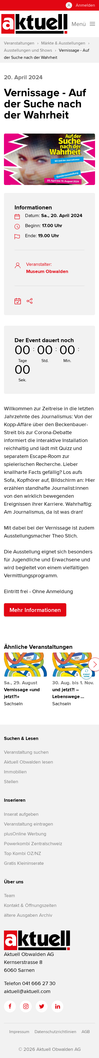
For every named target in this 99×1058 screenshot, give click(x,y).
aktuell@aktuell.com (27, 991)
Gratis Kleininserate (24, 863)
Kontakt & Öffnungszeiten (30, 905)
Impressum (19, 1032)
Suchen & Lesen (21, 738)
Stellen (11, 781)
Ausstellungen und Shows (28, 50)
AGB (86, 1032)
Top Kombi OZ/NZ (22, 853)
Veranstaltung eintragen (28, 824)
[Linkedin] (57, 1006)
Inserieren (14, 800)
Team (9, 895)
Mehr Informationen (35, 610)
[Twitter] (42, 1006)
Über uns (13, 881)
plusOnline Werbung (25, 833)
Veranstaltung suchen (26, 752)
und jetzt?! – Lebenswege (68, 693)
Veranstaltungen (19, 43)
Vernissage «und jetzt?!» (22, 693)
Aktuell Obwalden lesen (28, 762)
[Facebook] (10, 1006)
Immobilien (15, 771)
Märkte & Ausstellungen (63, 43)
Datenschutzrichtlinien (55, 1032)
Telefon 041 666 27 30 (29, 983)
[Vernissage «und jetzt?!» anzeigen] (25, 665)
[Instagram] (26, 1006)
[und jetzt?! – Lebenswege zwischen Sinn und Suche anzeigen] (73, 665)
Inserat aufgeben (21, 814)
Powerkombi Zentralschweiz (33, 843)
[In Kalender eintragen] (18, 300)
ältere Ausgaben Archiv (28, 915)
